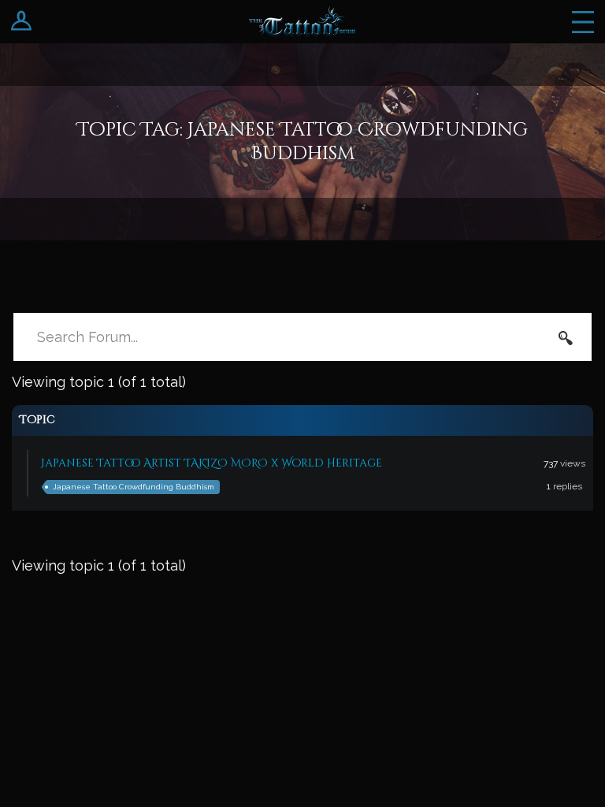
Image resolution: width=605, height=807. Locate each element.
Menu (583, 21)
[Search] (566, 337)
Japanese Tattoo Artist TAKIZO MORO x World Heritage (211, 463)
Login (21, 21)
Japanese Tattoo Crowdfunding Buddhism (133, 486)
